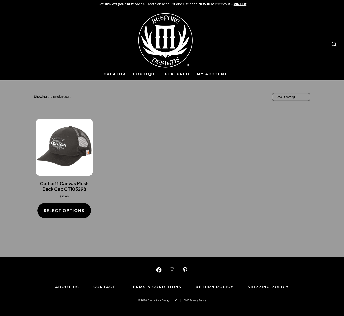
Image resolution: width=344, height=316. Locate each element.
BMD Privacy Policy (195, 300)
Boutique (145, 74)
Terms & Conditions (156, 287)
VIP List (240, 4)
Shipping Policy (268, 287)
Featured (177, 74)
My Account (212, 74)
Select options (64, 210)
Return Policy (215, 287)
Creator (115, 74)
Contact (104, 287)
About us (67, 287)
